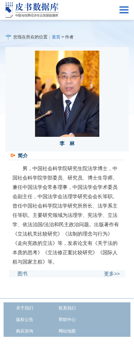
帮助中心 (67, 319)
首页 (56, 36)
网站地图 (67, 331)
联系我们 (67, 308)
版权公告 (24, 319)
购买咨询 (24, 331)
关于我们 (24, 308)
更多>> (112, 273)
